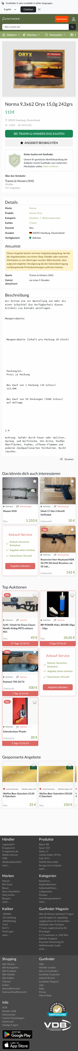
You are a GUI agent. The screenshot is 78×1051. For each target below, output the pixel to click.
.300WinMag (9, 921)
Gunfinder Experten (49, 974)
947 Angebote (12, 187)
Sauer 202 (44, 847)
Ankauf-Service (47, 977)
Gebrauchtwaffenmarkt (14, 991)
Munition (33, 217)
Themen (6, 981)
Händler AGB (9, 1011)
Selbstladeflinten (47, 888)
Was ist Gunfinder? (48, 970)
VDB (4, 858)
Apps (41, 988)
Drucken (68, 459)
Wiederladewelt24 (12, 861)
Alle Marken (8, 964)
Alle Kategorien (10, 967)
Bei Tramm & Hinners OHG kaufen (39, 133)
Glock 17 (43, 851)
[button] (72, 19)
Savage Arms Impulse (50, 865)
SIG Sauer (7, 884)
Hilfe (41, 964)
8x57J (5, 927)
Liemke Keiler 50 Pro (50, 854)
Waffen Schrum (10, 854)
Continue (28, 9)
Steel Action (8, 894)
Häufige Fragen (10, 1024)
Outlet (5, 985)
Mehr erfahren (50, 166)
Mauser (6, 880)
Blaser (5, 888)
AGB (4, 1007)
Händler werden (47, 967)
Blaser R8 (44, 844)
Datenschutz (8, 1014)
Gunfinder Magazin (49, 981)
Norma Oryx (35, 213)
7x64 (5, 924)
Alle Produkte (9, 970)
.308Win (6, 913)
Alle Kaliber (8, 977)
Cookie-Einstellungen (13, 1018)
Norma (32, 208)
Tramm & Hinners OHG (19, 181)
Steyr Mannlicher (11, 891)
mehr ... (6, 865)
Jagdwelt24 (8, 844)
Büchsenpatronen (51, 217)
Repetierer (44, 880)
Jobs (41, 985)
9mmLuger (8, 931)
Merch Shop (45, 995)
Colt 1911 (44, 858)
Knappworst (8, 847)
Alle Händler (8, 974)
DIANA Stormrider (48, 861)
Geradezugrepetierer (50, 898)
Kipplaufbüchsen (47, 884)
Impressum (8, 1021)
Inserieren (61, 19)
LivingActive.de (10, 851)
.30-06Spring (9, 917)
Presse (42, 991)
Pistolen (43, 894)
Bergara (6, 898)
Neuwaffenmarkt (11, 988)
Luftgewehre (45, 891)
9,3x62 (33, 222)
